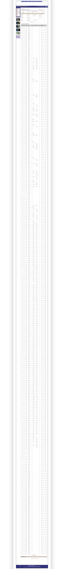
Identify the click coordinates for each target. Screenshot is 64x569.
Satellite (17, 11)
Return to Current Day (23, 8)
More (41, 1)
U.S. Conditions (23, 1)
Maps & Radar (30, 1)
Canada (34, 1)
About (17, 15)
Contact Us (30, 565)
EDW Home (17, 8)
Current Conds (17, 12)
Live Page (17, 9)
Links (17, 14)
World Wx (37, 1)
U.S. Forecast (26, 1)
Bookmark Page (32, 565)
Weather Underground (36, 558)
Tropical (39, 1)
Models (32, 1)
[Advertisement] (32, 4)
